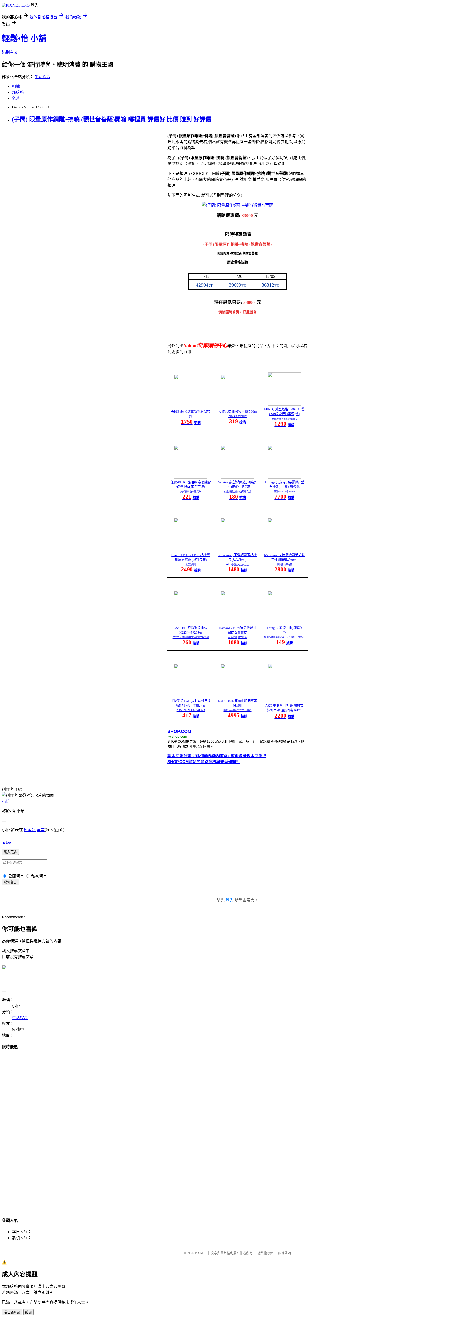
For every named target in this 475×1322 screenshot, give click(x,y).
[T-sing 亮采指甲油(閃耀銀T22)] (284, 623)
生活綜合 (42, 77)
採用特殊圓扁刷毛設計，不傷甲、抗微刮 (284, 637)
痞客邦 (30, 830)
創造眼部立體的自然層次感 (237, 491)
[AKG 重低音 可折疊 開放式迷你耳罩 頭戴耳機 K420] (284, 696)
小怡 (6, 801)
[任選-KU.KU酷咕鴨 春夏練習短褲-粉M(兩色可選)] (190, 477)
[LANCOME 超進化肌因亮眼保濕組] (237, 696)
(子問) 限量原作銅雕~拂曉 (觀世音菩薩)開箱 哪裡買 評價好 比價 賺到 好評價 (111, 119)
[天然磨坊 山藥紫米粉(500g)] (237, 407)
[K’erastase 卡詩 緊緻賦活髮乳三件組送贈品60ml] (284, 550)
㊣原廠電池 (190, 564)
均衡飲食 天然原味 (237, 416)
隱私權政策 (265, 1253)
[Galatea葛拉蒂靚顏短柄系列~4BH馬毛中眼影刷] (237, 477)
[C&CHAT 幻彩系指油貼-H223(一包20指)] (190, 623)
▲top (6, 842)
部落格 (18, 92)
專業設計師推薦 (284, 564)
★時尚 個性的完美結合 (237, 564)
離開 (28, 1312)
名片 (16, 98)
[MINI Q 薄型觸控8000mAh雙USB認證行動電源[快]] (284, 404)
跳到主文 (10, 52)
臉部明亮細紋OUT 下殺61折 (237, 710)
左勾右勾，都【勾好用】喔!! (191, 710)
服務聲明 (284, 1253)
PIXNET (200, 1253)
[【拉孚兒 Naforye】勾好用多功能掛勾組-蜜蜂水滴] (190, 696)
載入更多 (10, 852)
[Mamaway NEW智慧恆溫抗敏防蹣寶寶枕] (237, 623)
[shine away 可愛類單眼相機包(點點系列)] (237, 550)
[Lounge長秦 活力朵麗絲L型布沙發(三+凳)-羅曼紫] (284, 477)
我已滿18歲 (12, 1312)
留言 (41, 830)
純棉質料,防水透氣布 (190, 491)
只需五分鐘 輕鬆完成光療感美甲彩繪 (191, 637)
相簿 (16, 86)
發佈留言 (10, 882)
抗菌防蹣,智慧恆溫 (237, 637)
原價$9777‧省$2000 (284, 491)
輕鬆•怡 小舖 (24, 38)
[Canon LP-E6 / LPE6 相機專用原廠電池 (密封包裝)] (190, 550)
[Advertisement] (22, 1128)
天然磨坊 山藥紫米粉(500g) (237, 411)
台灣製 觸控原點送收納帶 (284, 419)
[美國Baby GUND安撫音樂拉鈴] (190, 407)
